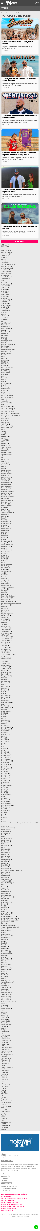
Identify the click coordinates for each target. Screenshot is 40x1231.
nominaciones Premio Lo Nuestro (10, 870)
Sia (2, 1010)
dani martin (4, 481)
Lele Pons (4, 706)
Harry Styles (4, 599)
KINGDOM (4, 688)
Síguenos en (10, 1186)
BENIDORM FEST (6, 348)
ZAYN (3, 1124)
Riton (2, 957)
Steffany (3, 1026)
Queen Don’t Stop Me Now (9, 927)
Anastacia (4, 289)
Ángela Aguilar (5, 296)
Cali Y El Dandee (6, 397)
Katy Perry (4, 679)
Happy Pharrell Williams (8, 596)
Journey (3, 656)
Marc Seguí (4, 759)
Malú (2, 746)
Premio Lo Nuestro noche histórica (11, 920)
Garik (2, 576)
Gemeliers (4, 580)
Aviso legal (34, 1214)
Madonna (4, 741)
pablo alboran (5, 891)
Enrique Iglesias (5, 541)
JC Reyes (4, 635)
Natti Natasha (5, 842)
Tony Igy (3, 1079)
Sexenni (3, 1003)
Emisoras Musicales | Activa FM (13, 3)
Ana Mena (4, 287)
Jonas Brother (5, 651)
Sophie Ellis (4, 1021)
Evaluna (3, 553)
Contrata (7, 1200)
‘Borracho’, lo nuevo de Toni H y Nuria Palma (17, 43)
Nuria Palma (4, 872)
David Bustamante (6, 491)
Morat (3, 817)
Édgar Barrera (5, 523)
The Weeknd (5, 1062)
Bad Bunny (4, 326)
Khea (2, 684)
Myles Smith (4, 833)
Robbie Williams (5, 959)
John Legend (5, 647)
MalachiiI (3, 745)
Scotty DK (4, 991)
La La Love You (5, 695)
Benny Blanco (5, 351)
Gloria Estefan (5, 585)
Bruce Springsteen (6, 387)
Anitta (3, 302)
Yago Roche (4, 1111)
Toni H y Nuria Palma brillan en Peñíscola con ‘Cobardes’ (19, 80)
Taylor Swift (4, 1040)
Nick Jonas (4, 851)
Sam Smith (4, 985)
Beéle (3, 339)
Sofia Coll (4, 1017)
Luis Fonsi (4, 732)
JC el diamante (5, 633)
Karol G (3, 674)
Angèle (3, 298)
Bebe (3, 330)
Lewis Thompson (6, 711)
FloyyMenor (4, 567)
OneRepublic (5, 881)
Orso (2, 884)
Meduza (3, 784)
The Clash (4, 1049)
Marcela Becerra (6, 761)
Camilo (3, 404)
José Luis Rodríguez (7, 654)
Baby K (3, 325)
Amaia (3, 282)
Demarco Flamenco (7, 500)
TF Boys (3, 1046)
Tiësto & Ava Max (6, 1067)
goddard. (4, 589)
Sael (2, 984)
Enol (2, 539)
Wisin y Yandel (5, 1106)
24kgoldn (4, 247)
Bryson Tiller (5, 390)
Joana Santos (5, 644)
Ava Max (3, 317)
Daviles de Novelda (7, 497)
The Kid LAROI (5, 1051)
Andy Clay (4, 291)
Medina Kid (4, 782)
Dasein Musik (5, 488)
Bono (2, 380)
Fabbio (3, 555)
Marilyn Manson (5, 768)
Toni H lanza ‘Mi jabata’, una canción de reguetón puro (18, 191)
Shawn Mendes (5, 1008)
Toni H (3, 1076)
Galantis (3, 575)
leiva (2, 704)
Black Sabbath (5, 369)
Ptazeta (3, 923)
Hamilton (3, 594)
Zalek (3, 1120)
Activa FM (10, 1166)
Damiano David (5, 473)
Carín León (4, 419)
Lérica (3, 709)
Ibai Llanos (4, 610)
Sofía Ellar (4, 1019)
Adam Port (4, 255)
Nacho (3, 836)
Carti (2, 429)
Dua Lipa (3, 516)
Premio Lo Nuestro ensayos (9, 918)
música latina (5, 826)
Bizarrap (3, 365)
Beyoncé (4, 360)
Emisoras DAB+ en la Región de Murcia (12, 1206)
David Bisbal (4, 489)
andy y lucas (5, 294)
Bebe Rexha (5, 332)
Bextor (3, 358)
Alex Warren (4, 270)
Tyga (2, 1090)
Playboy (3, 911)
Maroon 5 (4, 771)
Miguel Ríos (4, 801)
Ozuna (3, 888)
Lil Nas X (3, 715)
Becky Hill (4, 335)
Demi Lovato (5, 502)
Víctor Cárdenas (6, 1102)
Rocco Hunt (4, 966)
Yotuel (3, 1117)
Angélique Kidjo (5, 300)
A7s (2, 248)
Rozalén (3, 975)
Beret (3, 355)
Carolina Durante (6, 426)
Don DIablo (4, 511)
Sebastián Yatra (5, 992)
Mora (2, 814)
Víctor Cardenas (6, 1101)
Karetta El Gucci (6, 672)
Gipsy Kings (4, 582)
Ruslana (3, 976)
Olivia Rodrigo (5, 877)
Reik (2, 941)
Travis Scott (4, 1085)
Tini (2, 1069)
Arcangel (4, 309)
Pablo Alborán (5, 890)
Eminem (3, 536)
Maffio (3, 743)
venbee (3, 1093)
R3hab (3, 932)
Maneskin (4, 752)
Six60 (3, 1014)
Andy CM (4, 293)
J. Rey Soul (4, 619)
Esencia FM (24, 1166)
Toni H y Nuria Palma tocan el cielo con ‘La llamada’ (19, 227)
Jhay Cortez (4, 642)
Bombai (3, 378)
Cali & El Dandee (6, 395)
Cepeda (3, 438)
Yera (2, 1115)
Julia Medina (4, 663)
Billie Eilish (4, 362)
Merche (3, 793)
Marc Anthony (5, 757)
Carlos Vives (4, 424)
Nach (2, 835)
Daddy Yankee (5, 470)
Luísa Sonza (4, 734)
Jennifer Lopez (5, 638)
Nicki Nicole (4, 852)
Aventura (4, 319)
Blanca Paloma (5, 372)
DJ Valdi (3, 507)
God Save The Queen (7, 587)
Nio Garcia (4, 861)
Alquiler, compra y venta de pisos (10, 1202)
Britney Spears (5, 383)
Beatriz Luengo (5, 328)
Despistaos (4, 504)
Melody (3, 791)
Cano (2, 417)
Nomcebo (4, 867)
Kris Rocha (4, 690)
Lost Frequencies (6, 727)
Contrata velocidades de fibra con (14, 1198)
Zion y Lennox (5, 1127)
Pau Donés (4, 900)
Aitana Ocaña (5, 262)
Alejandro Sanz (5, 266)
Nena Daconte (5, 845)
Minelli (3, 809)
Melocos (3, 789)
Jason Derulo (5, 628)
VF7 (2, 1095)
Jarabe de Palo (5, 626)
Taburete (4, 1031)
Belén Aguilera (5, 341)
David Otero (4, 495)
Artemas (3, 312)
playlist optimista (6, 913)
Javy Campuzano (6, 629)
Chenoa (3, 449)
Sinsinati (3, 1012)
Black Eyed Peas (6, 367)
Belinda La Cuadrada (7, 344)
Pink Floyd (4, 907)
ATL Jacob (4, 316)
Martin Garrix (5, 777)
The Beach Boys (6, 1047)
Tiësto (3, 1065)
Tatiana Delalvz (5, 1039)
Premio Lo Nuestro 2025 (8, 916)
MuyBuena (16, 1166)
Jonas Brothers (5, 653)
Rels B (3, 943)
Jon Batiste (4, 649)
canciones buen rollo (7, 408)
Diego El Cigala (5, 505)
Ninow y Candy (5, 859)
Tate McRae (4, 1037)
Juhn (2, 660)
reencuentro (5, 937)
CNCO (3, 458)
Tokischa (4, 1070)
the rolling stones (6, 1054)
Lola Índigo (4, 720)
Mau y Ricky (4, 780)
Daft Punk (4, 472)
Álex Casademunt (6, 268)
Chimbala (4, 450)
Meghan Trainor (6, 785)
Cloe (2, 456)
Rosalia (3, 973)
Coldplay (4, 461)
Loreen (3, 723)
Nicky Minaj (4, 856)
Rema (3, 945)
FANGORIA (4, 557)
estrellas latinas (5, 550)
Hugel (3, 606)
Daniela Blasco (5, 482)
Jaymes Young (5, 631)
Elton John (4, 532)
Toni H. (3, 1078)
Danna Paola (5, 484)
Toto (2, 1083)
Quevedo (4, 929)
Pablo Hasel (4, 893)
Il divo (3, 612)
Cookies (13, 1216)
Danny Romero (5, 486)
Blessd (3, 376)
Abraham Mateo (6, 252)
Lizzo (2, 718)
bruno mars (4, 388)
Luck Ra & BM (5, 731)
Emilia (2, 534)
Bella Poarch (5, 346)
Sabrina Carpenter (6, 982)
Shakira (3, 1007)
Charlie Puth (4, 445)
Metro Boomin (5, 794)
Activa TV (15, 13)
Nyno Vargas (5, 874)
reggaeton (4, 939)
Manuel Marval (5, 754)
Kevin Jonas (4, 683)
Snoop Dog (4, 1015)
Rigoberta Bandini (6, 953)
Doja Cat (3, 509)
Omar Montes (5, 879)
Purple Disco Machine (7, 925)
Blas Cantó (4, 374)
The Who (4, 1063)
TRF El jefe (4, 1086)
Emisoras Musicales (6, 13)
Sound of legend (6, 1024)
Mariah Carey (5, 766)
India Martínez (5, 615)
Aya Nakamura (5, 323)
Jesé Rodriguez (6, 640)
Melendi (3, 787)
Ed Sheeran (4, 521)
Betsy (3, 356)
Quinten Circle (5, 930)
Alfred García (5, 271)
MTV (2, 819)
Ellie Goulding (5, 530)
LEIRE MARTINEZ (6, 702)
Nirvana (3, 863)
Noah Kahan (4, 865)
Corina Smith (5, 465)
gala (2, 573)
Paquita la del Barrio (7, 897)
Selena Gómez (5, 994)
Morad (3, 816)
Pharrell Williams (5, 902)
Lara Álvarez (4, 700)
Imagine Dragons (6, 614)
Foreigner (4, 569)
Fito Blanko (4, 566)
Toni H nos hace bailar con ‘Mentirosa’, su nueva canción (19, 117)
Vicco (3, 1097)
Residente (4, 946)
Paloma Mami (5, 895)
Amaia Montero (5, 284)
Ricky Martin (4, 950)
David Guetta (5, 493)
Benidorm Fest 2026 (7, 349)
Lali (2, 699)
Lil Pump (3, 716)
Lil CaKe (3, 713)
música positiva (5, 829)
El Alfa (3, 525)
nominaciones (5, 868)
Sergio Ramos (5, 1000)
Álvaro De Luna (5, 277)
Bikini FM (31, 1166)
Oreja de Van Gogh (6, 883)
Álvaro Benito (5, 275)
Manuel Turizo (5, 755)
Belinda (3, 342)
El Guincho (4, 527)
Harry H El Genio (6, 598)
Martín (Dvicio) (5, 775)
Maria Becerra (5, 762)
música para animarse (7, 828)
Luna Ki (3, 736)
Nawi (2, 844)
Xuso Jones (4, 1109)
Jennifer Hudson (6, 637)
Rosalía (3, 971)
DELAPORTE (5, 498)
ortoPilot (3, 886)
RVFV (2, 978)
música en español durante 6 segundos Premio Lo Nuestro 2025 (19, 823)
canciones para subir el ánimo (9, 415)
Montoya (4, 812)
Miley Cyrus (4, 807)
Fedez (3, 560)
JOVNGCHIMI (5, 658)
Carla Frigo (4, 420)
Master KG (4, 778)
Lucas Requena (5, 729)
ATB (2, 314)
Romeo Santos (5, 969)
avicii (2, 321)
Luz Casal (4, 739)
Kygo (2, 693)
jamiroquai (4, 622)
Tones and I (4, 1074)
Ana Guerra (4, 286)
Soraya (3, 1023)
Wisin (2, 1104)
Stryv (2, 1028)
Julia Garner (4, 661)
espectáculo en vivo (7, 544)
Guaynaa (4, 592)
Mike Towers (5, 803)
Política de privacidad (23, 1216)
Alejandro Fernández (7, 264)
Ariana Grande (5, 310)
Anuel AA (4, 307)
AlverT (3, 280)
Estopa (3, 548)
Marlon (3, 770)
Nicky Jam (4, 854)
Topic (3, 1081)
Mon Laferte (4, 810)
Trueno (3, 1088)
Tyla (2, 1092)
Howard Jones (5, 605)
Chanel (3, 442)
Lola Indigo (4, 722)
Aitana (3, 261)
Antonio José (5, 305)
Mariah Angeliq (5, 764)
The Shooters (5, 1058)
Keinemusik (4, 681)
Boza (2, 381)
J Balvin (3, 617)
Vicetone (4, 1099)
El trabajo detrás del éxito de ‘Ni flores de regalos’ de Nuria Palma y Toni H (19, 154)
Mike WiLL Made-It (6, 805)
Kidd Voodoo (5, 686)
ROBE (3, 961)
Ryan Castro (4, 980)
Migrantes (4, 798)
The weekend (5, 1060)
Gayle (3, 578)
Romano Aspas (5, 968)
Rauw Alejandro (5, 936)
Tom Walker (4, 1072)
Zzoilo (3, 1129)
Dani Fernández (5, 477)
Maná (3, 750)
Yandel (3, 1113)
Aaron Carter (5, 250)
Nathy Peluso (5, 840)
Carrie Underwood (6, 427)
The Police (4, 1053)
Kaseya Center (5, 676)
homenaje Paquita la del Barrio (10, 603)
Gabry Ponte (5, 571)
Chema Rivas (5, 447)
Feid (2, 562)
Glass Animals (5, 583)
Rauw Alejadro (5, 934)
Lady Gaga (4, 697)
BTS (2, 392)
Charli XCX (4, 443)
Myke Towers (5, 831)
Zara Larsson (5, 1122)
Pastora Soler (5, 898)
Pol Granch (4, 914)
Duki (2, 518)
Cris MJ (3, 466)
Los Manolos (5, 725)
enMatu (3, 537)
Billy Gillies (4, 364)
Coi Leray (4, 459)
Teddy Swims (5, 1044)
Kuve (2, 692)
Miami (3, 796)
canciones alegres (6, 406)
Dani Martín (4, 479)
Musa (2, 821)
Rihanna (3, 955)
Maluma (3, 748)
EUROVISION (5, 551)
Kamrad (3, 670)
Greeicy (3, 590)
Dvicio (3, 520)
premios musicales (6, 922)
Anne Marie (4, 303)
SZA (2, 1030)
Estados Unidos (5, 546)
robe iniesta (4, 962)
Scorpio (3, 989)
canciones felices (6, 410)
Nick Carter (4, 849)
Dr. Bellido (4, 514)
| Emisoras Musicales (20, 1214)
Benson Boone (5, 353)
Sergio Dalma (5, 998)
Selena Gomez (5, 996)
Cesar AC (4, 440)
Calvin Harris (4, 399)
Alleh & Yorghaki (6, 273)
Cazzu (3, 434)
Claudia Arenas (5, 454)
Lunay (3, 738)
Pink (2, 906)
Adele (3, 257)
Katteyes (4, 677)
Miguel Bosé (5, 800)
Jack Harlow (4, 621)
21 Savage (4, 245)
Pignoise (3, 904)
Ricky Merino (5, 952)
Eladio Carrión (5, 528)
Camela (3, 401)
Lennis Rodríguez (6, 707)
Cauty (3, 433)
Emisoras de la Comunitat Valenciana (11, 1204)
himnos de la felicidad (7, 601)
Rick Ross (4, 948)
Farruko (3, 559)
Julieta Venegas (6, 665)
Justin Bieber (5, 667)
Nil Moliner (4, 858)
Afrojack (3, 259)
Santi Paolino (5, 987)
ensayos (3, 543)
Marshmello (4, 773)
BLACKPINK (4, 371)
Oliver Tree (4, 875)
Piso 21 (3, 909)
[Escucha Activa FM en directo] (37, 2)
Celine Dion (4, 436)
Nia (2, 847)
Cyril (2, 468)
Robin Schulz (5, 964)
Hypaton (3, 608)
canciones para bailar (7, 411)
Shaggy (3, 1005)
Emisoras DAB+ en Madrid (8, 1208)
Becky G (3, 333)
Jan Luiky (4, 624)
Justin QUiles (5, 668)
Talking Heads (5, 1035)
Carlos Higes (5, 422)
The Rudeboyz (5, 1056)
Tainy (3, 1033)
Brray (2, 385)
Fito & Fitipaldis (5, 564)
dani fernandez (5, 475)
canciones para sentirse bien (9, 413)
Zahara (3, 1118)
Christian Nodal (5, 452)
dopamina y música (6, 512)
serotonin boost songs (7, 1001)
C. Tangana (4, 394)
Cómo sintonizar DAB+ (7, 1210)
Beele (3, 337)
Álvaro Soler (4, 278)
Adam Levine (5, 254)
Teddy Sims (4, 1042)
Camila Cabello (5, 403)
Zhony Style (4, 1125)
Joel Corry (4, 645)
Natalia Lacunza (5, 838)
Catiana (3, 431)
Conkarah (4, 463)
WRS (2, 1108)
